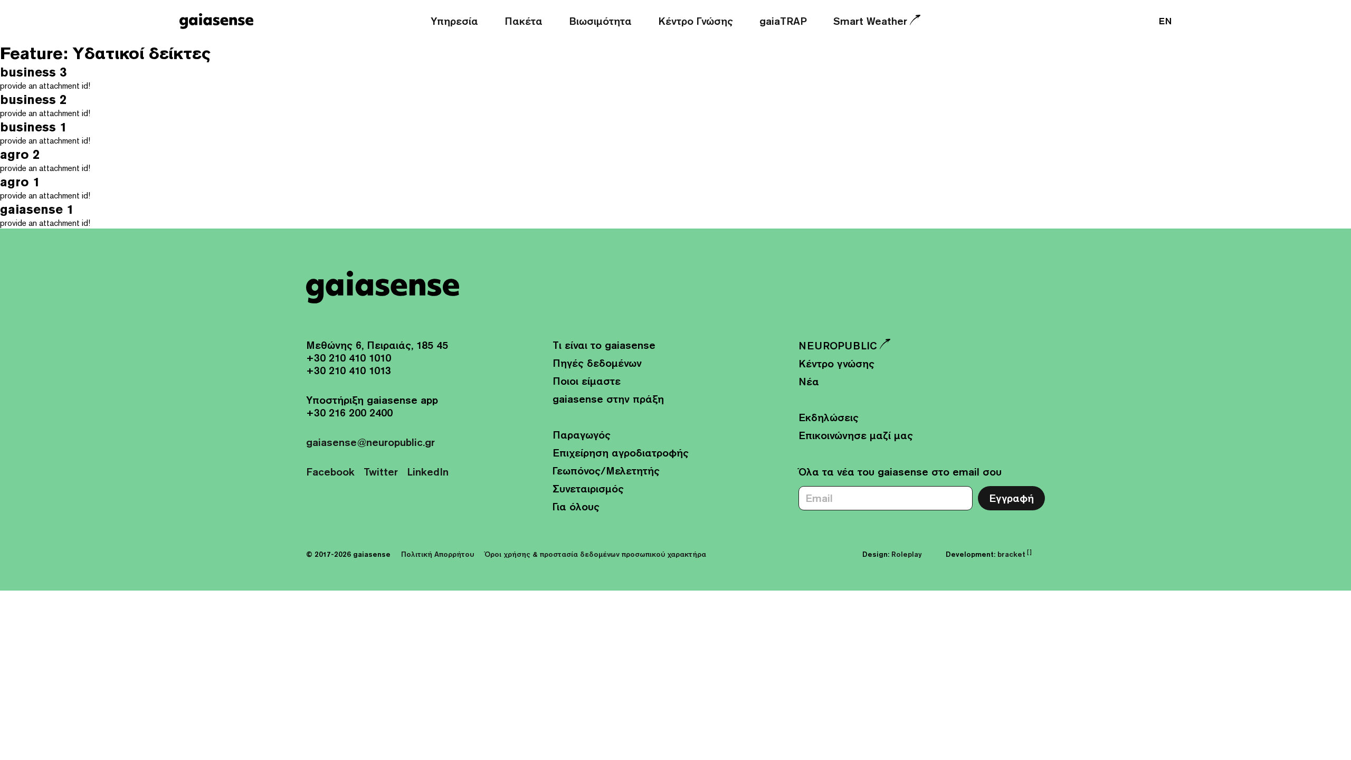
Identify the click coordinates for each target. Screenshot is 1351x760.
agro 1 (20, 182)
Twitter (381, 471)
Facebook (330, 471)
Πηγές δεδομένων (597, 362)
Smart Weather (870, 21)
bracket (1014, 554)
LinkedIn (428, 471)
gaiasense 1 (36, 209)
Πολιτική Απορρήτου (437, 554)
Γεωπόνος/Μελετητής (606, 470)
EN (1165, 21)
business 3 (33, 72)
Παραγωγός (582, 434)
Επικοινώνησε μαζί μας (855, 435)
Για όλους (576, 506)
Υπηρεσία (454, 21)
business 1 (33, 127)
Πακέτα (524, 21)
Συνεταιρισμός (588, 488)
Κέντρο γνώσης (836, 363)
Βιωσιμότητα (600, 21)
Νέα (808, 381)
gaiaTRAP (783, 21)
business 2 (33, 99)
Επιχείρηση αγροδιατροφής (621, 452)
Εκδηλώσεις (828, 417)
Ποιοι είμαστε (587, 380)
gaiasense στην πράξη (608, 398)
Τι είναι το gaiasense (604, 345)
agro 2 (20, 154)
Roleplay (906, 554)
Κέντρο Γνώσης (695, 21)
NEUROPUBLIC (837, 345)
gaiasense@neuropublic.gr (370, 442)
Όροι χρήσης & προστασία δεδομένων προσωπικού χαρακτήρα (595, 554)
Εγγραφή (1011, 498)
